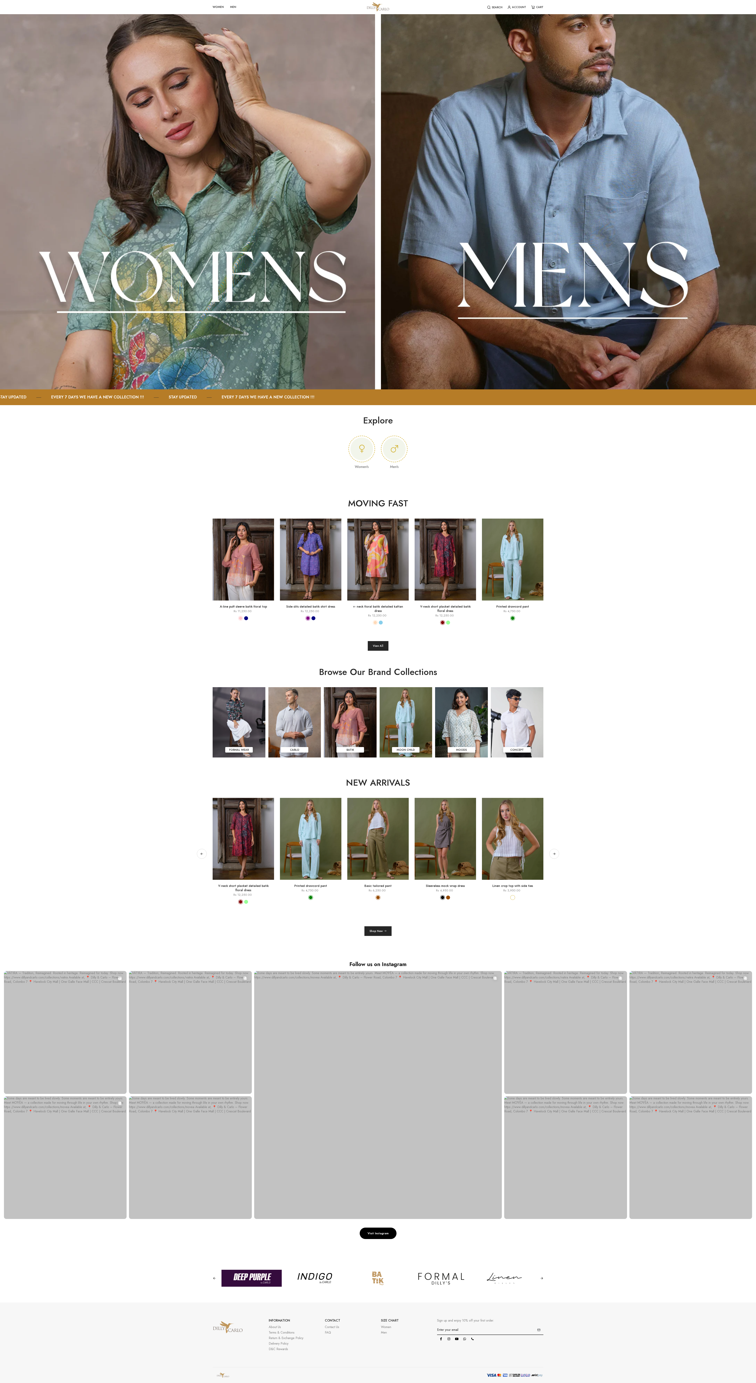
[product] (226, 602)
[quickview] (238, 602)
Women (386, 1327)
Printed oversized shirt (311, 886)
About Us (275, 1327)
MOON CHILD (406, 750)
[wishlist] (249, 602)
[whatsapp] (465, 1339)
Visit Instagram (378, 1233)
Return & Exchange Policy (286, 1338)
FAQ (328, 1332)
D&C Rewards (278, 1349)
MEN (233, 7)
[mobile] (472, 1339)
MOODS (461, 750)
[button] (554, 854)
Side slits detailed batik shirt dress (310, 606)
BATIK (350, 750)
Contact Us (332, 1327)
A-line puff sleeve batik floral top (243, 606)
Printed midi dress (378, 886)
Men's (394, 466)
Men (384, 1332)
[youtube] (457, 1339)
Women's (362, 466)
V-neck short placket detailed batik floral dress (445, 608)
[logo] (378, 7)
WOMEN (218, 7)
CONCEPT (517, 750)
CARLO (294, 750)
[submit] (538, 1330)
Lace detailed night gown (445, 886)
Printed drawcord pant (512, 606)
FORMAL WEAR (239, 750)
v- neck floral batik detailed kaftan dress (378, 608)
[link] (187, 201)
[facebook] (441, 1339)
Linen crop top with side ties (243, 886)
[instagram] (449, 1339)
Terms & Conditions (282, 1332)
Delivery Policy (278, 1343)
